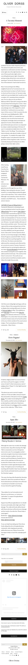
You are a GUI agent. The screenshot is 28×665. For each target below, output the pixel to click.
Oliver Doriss (14, 661)
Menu (4, 12)
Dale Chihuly (21, 211)
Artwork (8, 651)
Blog (11, 653)
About (3, 651)
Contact (16, 653)
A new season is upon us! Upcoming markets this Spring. (12, 623)
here (15, 405)
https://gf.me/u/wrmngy (8, 519)
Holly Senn (16, 105)
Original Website (14, 646)
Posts (14, 17)
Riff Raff (6, 312)
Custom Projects (18, 651)
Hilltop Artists (5, 211)
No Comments (17, 23)
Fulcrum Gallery (6, 310)
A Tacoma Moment (14, 20)
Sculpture (16, 334)
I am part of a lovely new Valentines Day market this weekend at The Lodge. (14, 630)
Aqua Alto (14, 419)
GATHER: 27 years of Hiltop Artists (11, 205)
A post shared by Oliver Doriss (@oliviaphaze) (14, 612)
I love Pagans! (14, 337)
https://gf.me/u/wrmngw (15, 515)
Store (12, 651)
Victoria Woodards (12, 249)
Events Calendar (5, 653)
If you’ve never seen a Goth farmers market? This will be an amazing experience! (13, 626)
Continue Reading (21, 329)
